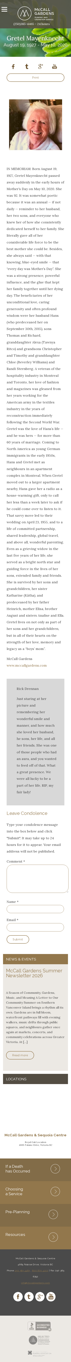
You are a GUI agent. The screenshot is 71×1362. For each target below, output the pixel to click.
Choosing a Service (14, 1191)
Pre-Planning (17, 1211)
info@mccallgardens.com (35, 1283)
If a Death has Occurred (17, 1168)
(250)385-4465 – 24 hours (31, 24)
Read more (20, 1055)
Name (11, 901)
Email (11, 920)
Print (35, 77)
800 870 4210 (40, 1270)
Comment (16, 861)
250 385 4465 (22, 1270)
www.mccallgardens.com (27, 665)
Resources (15, 1234)
